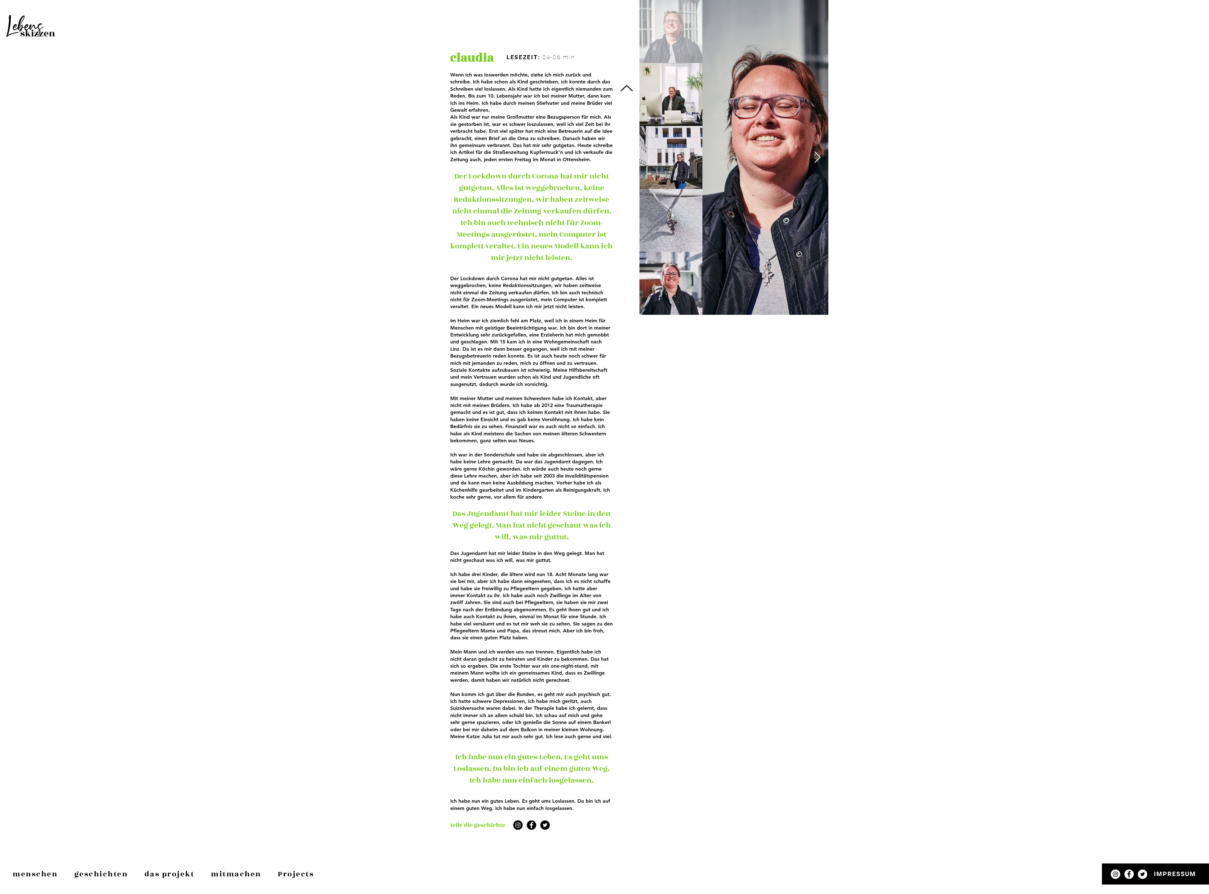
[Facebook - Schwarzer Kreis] (531, 825)
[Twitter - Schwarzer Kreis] (545, 825)
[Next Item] (817, 157)
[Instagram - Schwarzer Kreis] (518, 825)
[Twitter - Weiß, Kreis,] (1142, 874)
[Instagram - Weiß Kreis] (1115, 874)
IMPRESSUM (1175, 874)
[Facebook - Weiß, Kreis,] (1129, 874)
